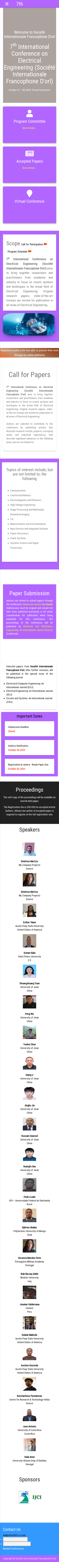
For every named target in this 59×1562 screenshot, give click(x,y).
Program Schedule (17, 251)
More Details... (30, 128)
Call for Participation (32, 244)
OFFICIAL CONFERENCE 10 (17, 1543)
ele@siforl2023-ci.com (14, 1535)
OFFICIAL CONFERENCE (15, 1539)
